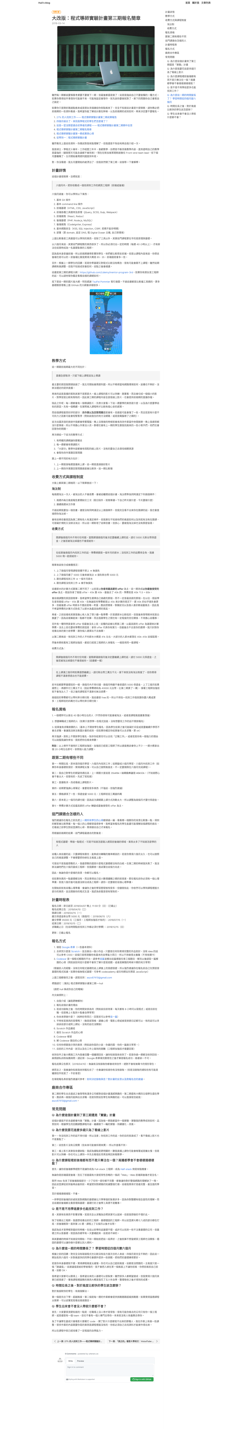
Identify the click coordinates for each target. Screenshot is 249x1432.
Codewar (62, 959)
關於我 (195, 2)
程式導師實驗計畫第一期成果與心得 (75, 133)
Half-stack (126, 1169)
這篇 (102, 959)
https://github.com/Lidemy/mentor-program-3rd (106, 272)
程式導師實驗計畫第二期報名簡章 (74, 129)
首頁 (187, 2)
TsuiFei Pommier (101, 281)
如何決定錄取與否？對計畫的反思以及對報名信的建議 (115, 1079)
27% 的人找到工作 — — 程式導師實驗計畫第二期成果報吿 (87, 117)
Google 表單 (68, 947)
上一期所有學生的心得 (91, 820)
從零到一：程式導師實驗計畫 (72, 137)
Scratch (75, 951)
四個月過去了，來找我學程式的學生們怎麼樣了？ (82, 121)
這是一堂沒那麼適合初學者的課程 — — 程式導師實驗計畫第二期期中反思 (94, 125)
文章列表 (206, 2)
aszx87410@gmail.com (99, 977)
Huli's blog (44, 2)
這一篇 (113, 1016)
